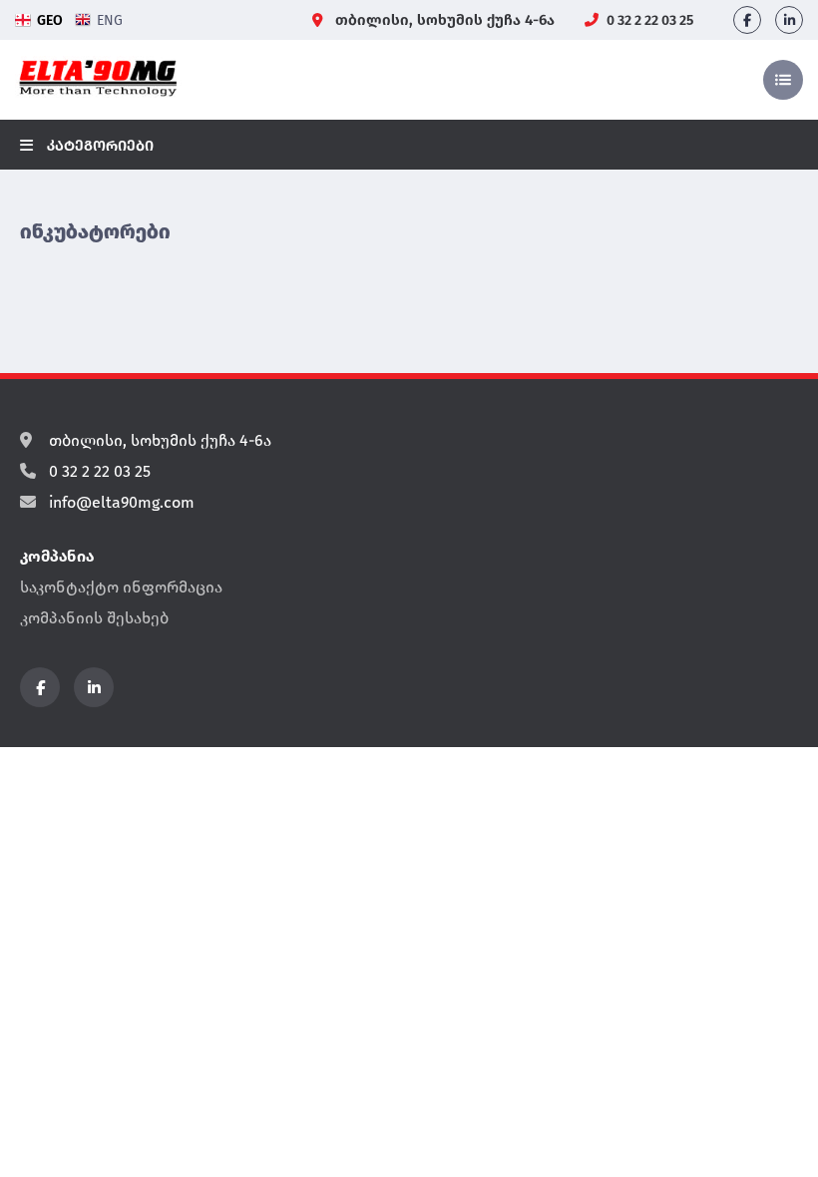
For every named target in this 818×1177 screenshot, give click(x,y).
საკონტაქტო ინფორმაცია (121, 587)
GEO (50, 20)
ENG (110, 20)
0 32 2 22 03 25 (648, 20)
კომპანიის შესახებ (94, 617)
